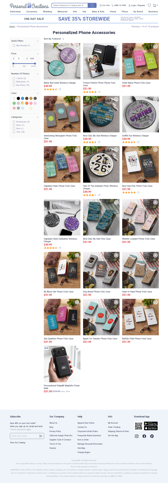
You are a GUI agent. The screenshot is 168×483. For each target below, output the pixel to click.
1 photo (20, 78)
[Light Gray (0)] (18, 103)
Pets (19, 129)
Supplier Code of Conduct (60, 440)
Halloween (15, 11)
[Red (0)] (14, 108)
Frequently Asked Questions (89, 435)
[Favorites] (149, 5)
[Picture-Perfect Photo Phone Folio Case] (101, 61)
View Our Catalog (17, 442)
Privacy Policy (55, 431)
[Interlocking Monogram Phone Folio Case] (62, 114)
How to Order (83, 440)
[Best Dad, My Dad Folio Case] (101, 217)
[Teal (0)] (22, 108)
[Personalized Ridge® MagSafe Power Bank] (62, 364)
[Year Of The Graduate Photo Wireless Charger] (101, 164)
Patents (52, 448)
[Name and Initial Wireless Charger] (62, 61)
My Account (113, 423)
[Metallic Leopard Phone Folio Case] (140, 217)
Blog (51, 427)
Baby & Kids (98, 11)
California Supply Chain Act (60, 435)
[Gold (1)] (31, 98)
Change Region (84, 452)
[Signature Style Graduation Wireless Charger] (62, 217)
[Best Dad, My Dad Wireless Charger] (101, 114)
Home (113, 11)
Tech (20, 132)
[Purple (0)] (35, 103)
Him (75, 11)
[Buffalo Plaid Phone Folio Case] (140, 317)
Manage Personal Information (90, 444)
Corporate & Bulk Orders (88, 431)
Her (84, 11)
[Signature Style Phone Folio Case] (62, 164)
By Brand (138, 11)
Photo (125, 11)
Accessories (22, 122)
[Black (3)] (18, 98)
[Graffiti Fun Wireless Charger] (140, 114)
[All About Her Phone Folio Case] (62, 270)
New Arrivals (22, 45)
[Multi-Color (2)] (22, 103)
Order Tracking (114, 427)
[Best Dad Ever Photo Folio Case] (140, 164)
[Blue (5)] (22, 98)
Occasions (31, 11)
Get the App (113, 435)
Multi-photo (22, 82)
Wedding (47, 11)
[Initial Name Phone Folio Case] (140, 61)
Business (153, 11)
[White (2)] (26, 108)
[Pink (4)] (31, 103)
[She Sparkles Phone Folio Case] (62, 317)
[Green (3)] (14, 103)
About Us (53, 423)
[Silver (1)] (18, 108)
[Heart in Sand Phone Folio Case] (140, 270)
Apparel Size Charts (86, 423)
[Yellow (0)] (31, 108)
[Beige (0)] (14, 98)
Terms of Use (55, 444)
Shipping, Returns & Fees (118, 431)
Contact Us (82, 427)
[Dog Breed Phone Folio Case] (101, 270)
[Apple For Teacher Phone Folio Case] (101, 317)
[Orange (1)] (26, 103)
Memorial (62, 11)
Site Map (81, 448)
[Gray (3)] (35, 98)
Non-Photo (22, 85)
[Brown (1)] (26, 98)
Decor (20, 125)
